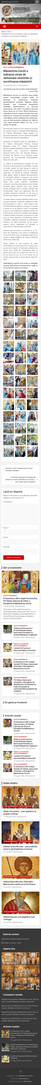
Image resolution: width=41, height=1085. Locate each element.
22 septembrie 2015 (10, 85)
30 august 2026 (8, 606)
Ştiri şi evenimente (16, 67)
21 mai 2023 (7, 852)
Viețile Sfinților (25, 806)
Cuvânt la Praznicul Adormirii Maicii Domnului (25, 649)
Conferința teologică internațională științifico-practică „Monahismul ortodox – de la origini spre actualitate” (20, 479)
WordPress (28, 1081)
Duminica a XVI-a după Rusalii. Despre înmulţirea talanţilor (19, 469)
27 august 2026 (19, 653)
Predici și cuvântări (21, 644)
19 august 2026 (19, 694)
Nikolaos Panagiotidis (9, 999)
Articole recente (13, 715)
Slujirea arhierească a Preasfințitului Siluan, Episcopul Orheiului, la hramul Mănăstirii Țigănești (25, 631)
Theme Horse (23, 1079)
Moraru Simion (7, 1006)
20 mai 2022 (7, 922)
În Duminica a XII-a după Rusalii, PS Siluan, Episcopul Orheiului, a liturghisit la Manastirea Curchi (26, 665)
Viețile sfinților (10, 783)
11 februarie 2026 (9, 817)
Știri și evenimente (12, 567)
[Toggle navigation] (4, 26)
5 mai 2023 (7, 887)
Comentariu (8, 502)
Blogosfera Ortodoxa (9, 1012)
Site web (6, 547)
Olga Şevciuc (6, 1018)
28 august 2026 (19, 637)
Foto (5, 67)
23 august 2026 (19, 671)
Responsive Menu (37, 2)
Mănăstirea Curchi (25, 1076)
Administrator (23, 85)
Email (5, 537)
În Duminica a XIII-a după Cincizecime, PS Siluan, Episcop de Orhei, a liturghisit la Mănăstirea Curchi (20, 601)
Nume (6, 528)
